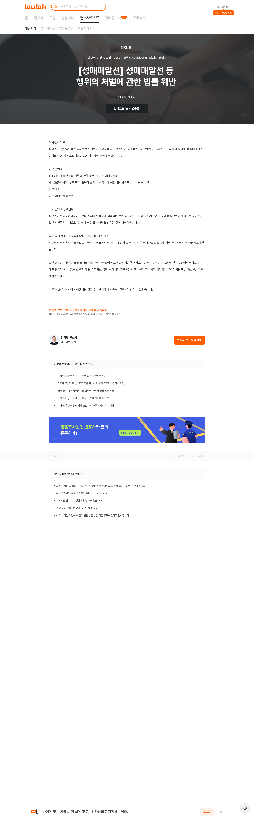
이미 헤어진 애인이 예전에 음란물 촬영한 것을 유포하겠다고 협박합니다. (93, 515)
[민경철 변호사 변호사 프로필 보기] (54, 340)
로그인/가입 (223, 6)
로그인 (207, 812)
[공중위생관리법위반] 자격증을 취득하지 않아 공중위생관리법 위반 (90, 383)
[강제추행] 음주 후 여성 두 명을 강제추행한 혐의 (81, 375)
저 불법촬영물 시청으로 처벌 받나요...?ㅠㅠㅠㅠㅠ (81, 493)
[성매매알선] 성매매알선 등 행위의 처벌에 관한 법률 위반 (85, 390)
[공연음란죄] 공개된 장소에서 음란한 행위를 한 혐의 (83, 398)
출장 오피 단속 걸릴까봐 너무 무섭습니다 (77, 507)
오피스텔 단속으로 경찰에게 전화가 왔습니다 (79, 500)
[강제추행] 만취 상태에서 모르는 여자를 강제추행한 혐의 (85, 405)
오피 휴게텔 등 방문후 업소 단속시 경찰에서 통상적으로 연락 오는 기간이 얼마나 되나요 (100, 485)
